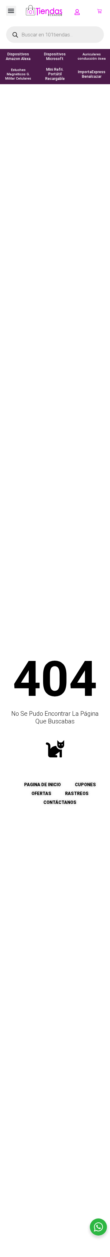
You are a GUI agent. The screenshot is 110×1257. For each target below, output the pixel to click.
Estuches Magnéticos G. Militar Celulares (18, 74)
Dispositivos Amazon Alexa (18, 56)
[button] (11, 11)
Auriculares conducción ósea (92, 56)
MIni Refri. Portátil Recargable (55, 74)
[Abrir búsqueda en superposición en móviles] (55, 34)
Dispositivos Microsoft (55, 56)
